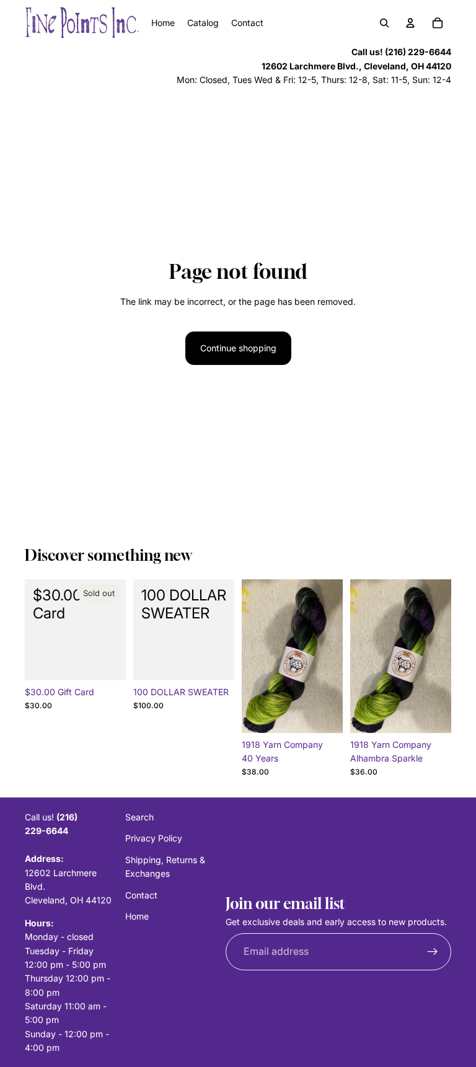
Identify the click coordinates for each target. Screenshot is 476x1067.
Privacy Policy (153, 838)
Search (139, 817)
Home (137, 916)
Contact (141, 895)
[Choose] (323, 714)
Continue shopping (238, 348)
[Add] (215, 661)
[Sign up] (433, 952)
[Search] (384, 23)
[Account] (410, 23)
